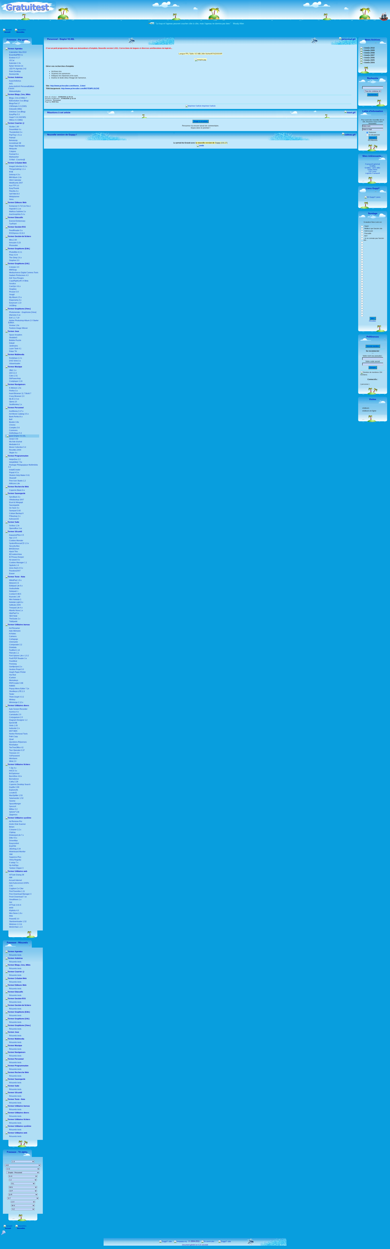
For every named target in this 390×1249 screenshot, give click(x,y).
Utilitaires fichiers (22, 764)
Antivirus (18, 77)
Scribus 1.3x (14, 526)
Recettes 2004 (15, 450)
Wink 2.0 (12, 761)
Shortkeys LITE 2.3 (17, 691)
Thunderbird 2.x (15, 132)
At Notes (12, 634)
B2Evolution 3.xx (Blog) (18, 101)
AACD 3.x (13, 771)
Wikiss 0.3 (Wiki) (16, 120)
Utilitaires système (22, 818)
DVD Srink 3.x (15, 361)
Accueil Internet (15, 880)
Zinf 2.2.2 (13, 373)
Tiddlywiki (13, 621)
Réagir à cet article (200, 121)
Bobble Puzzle (15, 340)
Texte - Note (19, 577)
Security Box (14, 546)
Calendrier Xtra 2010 (18, 52)
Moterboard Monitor (17, 852)
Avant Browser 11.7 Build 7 (20, 393)
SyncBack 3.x (14, 497)
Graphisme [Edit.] (22, 249)
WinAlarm (13, 758)
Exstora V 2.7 (14, 58)
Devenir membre (373, 346)
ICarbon (12, 678)
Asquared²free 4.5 (16, 535)
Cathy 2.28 (13, 782)
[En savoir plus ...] (209, 1241)
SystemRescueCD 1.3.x (19, 543)
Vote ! (373, 318)
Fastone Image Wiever (18, 328)
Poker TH (13, 351)
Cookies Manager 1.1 (18, 562)
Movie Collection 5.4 (17, 447)
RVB (11, 172)
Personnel (19, 408)
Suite (16, 522)
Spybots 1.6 (14, 565)
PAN (11, 916)
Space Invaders (15, 335)
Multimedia (19, 354)
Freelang (13, 664)
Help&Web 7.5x (15, 462)
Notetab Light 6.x (16, 602)
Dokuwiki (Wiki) (15, 109)
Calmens (13, 636)
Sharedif (12, 478)
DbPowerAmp (15, 378)
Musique (18, 367)
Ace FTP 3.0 (14, 186)
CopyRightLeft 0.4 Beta (18, 281)
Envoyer (373, 138)
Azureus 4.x (14, 712)
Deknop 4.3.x (14, 175)
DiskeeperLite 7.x (16, 835)
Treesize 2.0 (14, 753)
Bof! (10, 419)
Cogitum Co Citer (16, 888)
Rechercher (372, 95)
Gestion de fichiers (22, 236)
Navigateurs (19, 384)
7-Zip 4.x (12, 768)
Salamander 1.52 (16, 798)
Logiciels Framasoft (372, 173)
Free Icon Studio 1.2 (17, 481)
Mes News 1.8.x (15, 913)
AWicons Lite (14, 483)
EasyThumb (14, 188)
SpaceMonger (15, 804)
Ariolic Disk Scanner (17, 824)
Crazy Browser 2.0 (16, 396)
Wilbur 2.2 (13, 809)
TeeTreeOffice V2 (16, 747)
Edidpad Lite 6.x (16, 586)
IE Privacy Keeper (16, 557)
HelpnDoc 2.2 (15, 459)
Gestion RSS (20, 227)
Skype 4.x (13, 453)
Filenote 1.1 (14, 653)
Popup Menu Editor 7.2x (19, 689)
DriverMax (13, 841)
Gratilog (372, 166)
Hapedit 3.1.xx (15, 209)
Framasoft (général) (372, 164)
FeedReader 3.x (16, 230)
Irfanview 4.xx (14, 315)
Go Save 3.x (14, 508)
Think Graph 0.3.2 (16, 697)
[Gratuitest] (28, 13)
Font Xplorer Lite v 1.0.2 (19, 656)
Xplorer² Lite (14, 812)
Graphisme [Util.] (21, 263)
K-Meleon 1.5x (15, 388)
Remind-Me (14, 74)
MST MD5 (13, 731)
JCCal (11, 60)
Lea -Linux (372, 171)
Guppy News (372, 169)
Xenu (11, 199)
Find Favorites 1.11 (17, 891)
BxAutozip (13, 140)
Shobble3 (13, 338)
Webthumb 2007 (16, 183)
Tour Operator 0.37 (17, 750)
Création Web (20, 163)
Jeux (16, 331)
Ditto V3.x (13, 838)
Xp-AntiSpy (13, 865)
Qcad (11, 739)
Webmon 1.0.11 (15, 924)
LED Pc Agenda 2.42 (17, 69)
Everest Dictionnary (17, 221)
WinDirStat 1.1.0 (16, 927)
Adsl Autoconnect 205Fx (19, 883)
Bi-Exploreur (14, 773)
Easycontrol (14, 843)
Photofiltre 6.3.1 (15, 252)
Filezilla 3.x (13, 191)
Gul (10, 902)
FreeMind (13, 661)
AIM (10, 877)
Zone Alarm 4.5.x (16, 568)
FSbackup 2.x (14, 516)
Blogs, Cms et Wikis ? (18, 98)
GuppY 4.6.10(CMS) (17, 117)
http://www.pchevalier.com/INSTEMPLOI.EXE (80, 88)
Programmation (21, 456)
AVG (11, 84)
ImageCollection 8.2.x (18, 166)
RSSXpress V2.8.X (17, 233)
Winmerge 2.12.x (16, 702)
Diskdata (12, 647)
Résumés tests (15, 955)
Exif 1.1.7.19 (14, 318)
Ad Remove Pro (15, 821)
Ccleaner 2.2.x (15, 830)
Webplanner (14, 196)
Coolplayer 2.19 (15, 381)
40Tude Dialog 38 (16, 875)
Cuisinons (13, 430)
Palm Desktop (15, 71)
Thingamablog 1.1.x (17, 169)
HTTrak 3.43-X (15, 905)
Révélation (13, 745)
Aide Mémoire (15, 631)
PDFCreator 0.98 (16, 683)
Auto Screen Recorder (18, 709)
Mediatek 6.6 (14, 444)
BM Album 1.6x (15, 177)
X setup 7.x (13, 863)
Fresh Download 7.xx (18, 897)
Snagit (11, 294)
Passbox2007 (15, 571)
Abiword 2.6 (14, 583)
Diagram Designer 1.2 (18, 720)
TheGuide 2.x (14, 619)
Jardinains (13, 346)
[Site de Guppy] (200, 146)
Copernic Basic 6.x (17, 490)
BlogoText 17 (14, 103)
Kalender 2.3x (15, 63)
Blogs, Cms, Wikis (22, 94)
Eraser (12, 573)
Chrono (12, 425)
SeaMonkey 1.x (15, 404)
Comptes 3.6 (14, 428)
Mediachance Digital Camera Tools (23, 273)
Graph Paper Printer (17, 672)
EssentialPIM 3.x (16, 55)
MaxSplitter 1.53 (16, 795)
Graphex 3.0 (14, 260)
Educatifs (18, 217)
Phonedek (13, 245)
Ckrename (13, 642)
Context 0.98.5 (15, 594)
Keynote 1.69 (14, 597)
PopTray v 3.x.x (15, 135)
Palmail (12, 138)
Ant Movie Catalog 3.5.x (19, 414)
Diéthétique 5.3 (15, 433)
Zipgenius (13, 815)
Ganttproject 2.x (15, 667)
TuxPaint (12, 224)
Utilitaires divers (21, 705)
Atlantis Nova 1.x (16, 610)
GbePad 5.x (14, 613)
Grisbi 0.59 (13, 439)
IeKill (11, 908)
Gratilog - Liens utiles (372, 168)
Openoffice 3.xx (15, 528)
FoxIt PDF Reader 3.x (18, 658)
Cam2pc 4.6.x (15, 286)
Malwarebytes (15, 91)
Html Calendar (15, 180)
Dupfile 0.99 (14, 787)
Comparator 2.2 (15, 645)
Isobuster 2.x (14, 728)
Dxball (11, 343)
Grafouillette (14, 588)
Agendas (18, 49)
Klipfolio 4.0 (14, 910)
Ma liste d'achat (15, 442)
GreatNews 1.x (15, 899)
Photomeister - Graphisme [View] (22, 312)
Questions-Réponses (18, 742)
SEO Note (13, 616)
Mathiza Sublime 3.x (17, 211)
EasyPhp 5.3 (14, 114)
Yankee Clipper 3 (16, 868)
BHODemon (14, 549)
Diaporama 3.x (15, 300)
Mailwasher (14, 157)
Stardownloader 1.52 (18, 921)
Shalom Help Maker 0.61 (19, 475)
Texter (11, 694)
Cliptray (12, 832)
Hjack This (13, 551)
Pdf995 (12, 686)
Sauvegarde (19, 493)
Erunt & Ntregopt (16, 502)
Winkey (12, 700)
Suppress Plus (15, 857)
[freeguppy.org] (180, 1241)
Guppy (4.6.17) (221, 143)
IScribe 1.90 (14, 127)
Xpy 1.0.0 (13, 538)
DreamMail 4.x (15, 129)
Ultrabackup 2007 (16, 500)
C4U (11, 886)
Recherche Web (21, 487)
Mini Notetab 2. (15, 599)
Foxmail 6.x (14, 154)
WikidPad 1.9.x (15, 580)
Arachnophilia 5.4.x (17, 214)
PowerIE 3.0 (14, 919)
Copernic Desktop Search (19, 784)
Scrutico (12, 283)
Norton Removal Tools (18, 734)
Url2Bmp (12, 305)
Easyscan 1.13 (15, 303)
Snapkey (12, 289)
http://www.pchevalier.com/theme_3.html (67, 86)
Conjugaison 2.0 (16, 717)
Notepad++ (13, 591)
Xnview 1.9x (14, 325)
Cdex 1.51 (13, 376)
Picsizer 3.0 (14, 292)
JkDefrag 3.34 (15, 849)
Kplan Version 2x (16, 66)
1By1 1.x (12, 370)
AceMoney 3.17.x (16, 411)
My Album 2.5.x (15, 297)
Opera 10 (13, 402)
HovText (12, 675)
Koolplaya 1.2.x (15, 358)
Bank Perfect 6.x (16, 417)
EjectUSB (13, 723)
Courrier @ (19, 123)
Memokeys (13, 680)
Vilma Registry (15, 860)
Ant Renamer (14, 628)
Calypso (12, 151)
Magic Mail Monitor (17, 146)
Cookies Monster (16, 540)
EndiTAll (12, 846)
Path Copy (13, 736)
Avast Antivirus (15, 81)
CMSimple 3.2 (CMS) (18, 106)
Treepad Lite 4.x (16, 608)
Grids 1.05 (13, 725)
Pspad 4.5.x (14, 472)
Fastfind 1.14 (14, 650)
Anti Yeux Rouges (16, 278)
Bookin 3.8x (14, 422)
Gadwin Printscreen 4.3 (18, 275)
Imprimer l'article (209, 106)
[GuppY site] (165, 1241)
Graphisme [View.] (22, 309)
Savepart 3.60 (15, 511)
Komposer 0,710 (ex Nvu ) (20, 206)
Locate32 (13, 793)
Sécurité (18, 531)
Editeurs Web (20, 202)
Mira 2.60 (13, 240)
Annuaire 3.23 (15, 243)
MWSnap (13, 270)
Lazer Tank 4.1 (15, 349)
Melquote (13, 149)
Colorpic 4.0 (14, 267)
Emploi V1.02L (19, 436)
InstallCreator (14, 470)
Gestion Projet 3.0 (16, 669)
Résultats (372, 321)
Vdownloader (14, 363)
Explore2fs (13, 790)
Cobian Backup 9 (16, 513)
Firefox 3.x (13, 391)
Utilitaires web (20, 871)
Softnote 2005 (15, 605)
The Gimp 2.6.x (15, 258)
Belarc (11, 827)
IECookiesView (15, 554)
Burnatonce (14, 779)
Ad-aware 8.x (14, 560)
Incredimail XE (15, 143)
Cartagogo (13, 639)
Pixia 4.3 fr (13, 255)
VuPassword (14, 756)
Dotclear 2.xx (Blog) (17, 112)
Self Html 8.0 (14, 194)
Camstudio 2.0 (15, 714)
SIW (10, 854)
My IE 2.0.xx (14, 399)
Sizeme (12, 801)
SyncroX (12, 806)
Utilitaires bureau (22, 625)
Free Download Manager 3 (20, 894)
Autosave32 (14, 519)
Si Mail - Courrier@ (17, 160)
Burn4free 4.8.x (15, 776)
